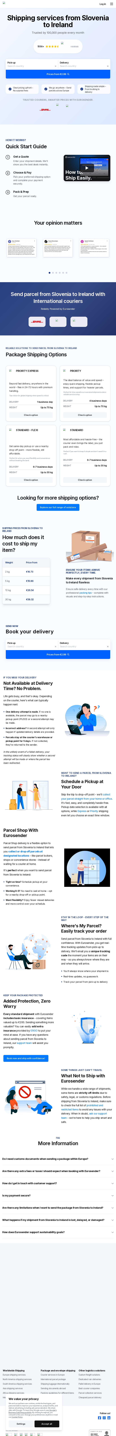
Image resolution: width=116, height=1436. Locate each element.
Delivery (64, 62)
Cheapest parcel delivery (90, 1397)
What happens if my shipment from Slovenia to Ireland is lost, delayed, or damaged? (53, 1219)
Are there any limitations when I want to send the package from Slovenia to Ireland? (52, 1207)
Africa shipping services (13, 1393)
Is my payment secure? (16, 1195)
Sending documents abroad (53, 1388)
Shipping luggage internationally (55, 1384)
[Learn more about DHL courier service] (37, 322)
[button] (58, 69)
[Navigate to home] (13, 4)
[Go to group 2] (53, 273)
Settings (21, 1424)
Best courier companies (89, 1388)
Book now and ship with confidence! (26, 1058)
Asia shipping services (13, 1388)
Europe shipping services (14, 1375)
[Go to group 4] (60, 273)
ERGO (34, 1030)
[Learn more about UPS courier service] (58, 322)
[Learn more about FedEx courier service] (78, 322)
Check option (31, 415)
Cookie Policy (17, 1417)
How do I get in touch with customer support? (29, 1183)
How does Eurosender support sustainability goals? (33, 1232)
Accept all (47, 1424)
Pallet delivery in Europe (89, 1384)
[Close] (55, 66)
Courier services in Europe (53, 1375)
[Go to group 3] (56, 273)
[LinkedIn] (108, 1418)
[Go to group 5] (63, 273)
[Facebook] (98, 1418)
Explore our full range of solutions (58, 507)
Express (82, 811)
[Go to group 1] (49, 273)
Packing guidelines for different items (57, 1393)
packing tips (85, 592)
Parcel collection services (90, 1393)
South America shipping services (17, 1384)
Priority (94, 811)
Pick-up (11, 62)
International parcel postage (53, 1379)
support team (24, 1042)
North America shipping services (17, 1379)
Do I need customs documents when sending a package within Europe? (45, 1158)
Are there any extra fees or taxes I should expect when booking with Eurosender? (51, 1171)
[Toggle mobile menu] (111, 4)
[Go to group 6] (66, 273)
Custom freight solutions (89, 1375)
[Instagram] (103, 1418)
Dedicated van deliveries (90, 1379)
